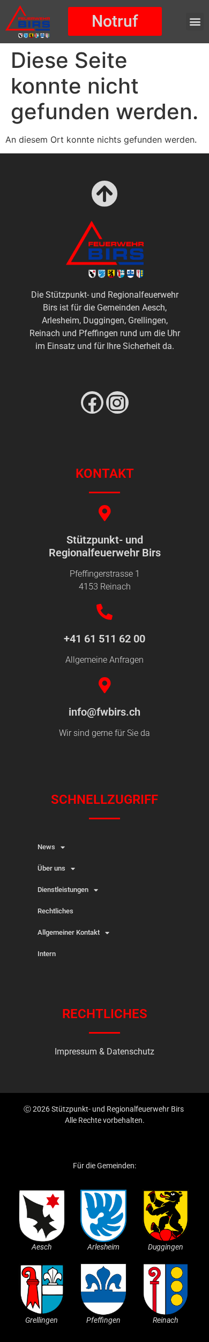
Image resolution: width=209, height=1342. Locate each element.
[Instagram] (117, 402)
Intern (47, 954)
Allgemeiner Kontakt (69, 932)
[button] (195, 21)
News (46, 847)
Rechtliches (55, 911)
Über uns (51, 868)
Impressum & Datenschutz (104, 1051)
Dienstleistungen (63, 890)
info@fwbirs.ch (104, 711)
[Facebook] (92, 402)
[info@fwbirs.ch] (104, 685)
